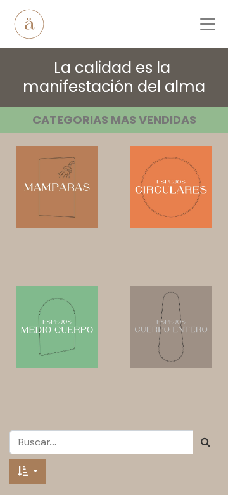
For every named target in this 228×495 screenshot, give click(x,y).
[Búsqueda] (205, 442)
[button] (28, 471)
